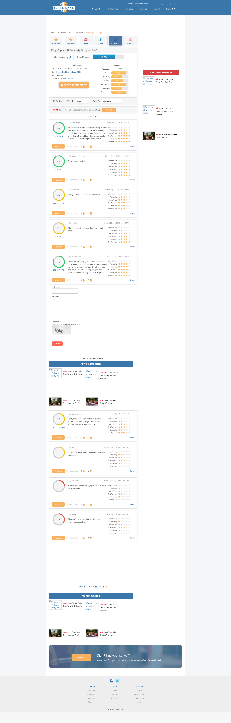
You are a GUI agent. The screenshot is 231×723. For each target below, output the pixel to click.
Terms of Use (139, 694)
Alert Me (109, 109)
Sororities (129, 8)
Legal (139, 702)
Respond (58, 146)
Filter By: (71, 101)
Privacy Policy (139, 698)
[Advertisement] (93, 561)
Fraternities (113, 8)
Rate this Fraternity (75, 85)
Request (156, 8)
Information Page (81, 68)
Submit (57, 344)
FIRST (83, 586)
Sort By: (96, 101)
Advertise (115, 690)
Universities (97, 8)
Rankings (143, 8)
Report (132, 146)
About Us (139, 690)
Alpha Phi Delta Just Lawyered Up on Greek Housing (109, 375)
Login (162, 4)
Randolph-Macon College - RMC (68, 72)
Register (173, 4)
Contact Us (171, 8)
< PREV (93, 586)
